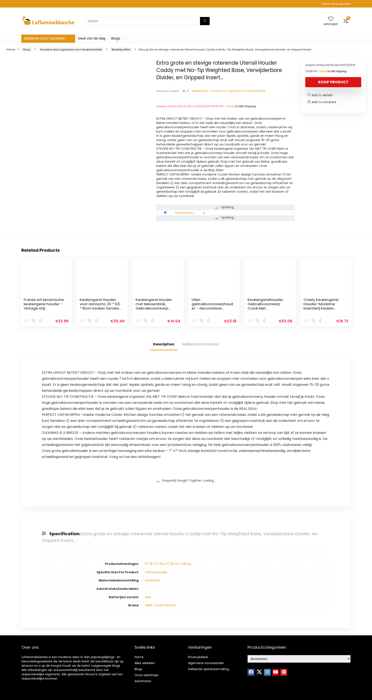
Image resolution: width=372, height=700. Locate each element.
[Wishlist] (330, 19)
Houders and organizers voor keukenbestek (71, 49)
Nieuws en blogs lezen (336, 4)
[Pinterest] (283, 672)
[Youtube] (275, 672)
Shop (26, 49)
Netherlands (184, 212)
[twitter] (259, 672)
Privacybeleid (198, 657)
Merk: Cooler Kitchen (160, 605)
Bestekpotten (121, 49)
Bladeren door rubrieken (44, 38)
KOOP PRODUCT (333, 82)
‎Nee (148, 597)
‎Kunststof (152, 580)
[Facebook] (251, 672)
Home (10, 49)
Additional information (200, 344)
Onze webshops (146, 675)
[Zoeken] (205, 21)
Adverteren (143, 681)
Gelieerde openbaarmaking (208, 669)
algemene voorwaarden (206, 663)
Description (163, 344)
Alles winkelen (145, 663)
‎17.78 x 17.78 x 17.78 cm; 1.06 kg (168, 564)
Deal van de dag (91, 38)
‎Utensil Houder (156, 572)
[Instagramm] (267, 672)
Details (229, 106)
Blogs (115, 38)
